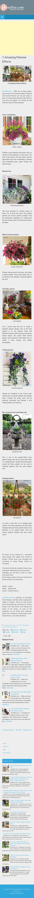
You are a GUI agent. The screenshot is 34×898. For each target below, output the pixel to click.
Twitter (24, 630)
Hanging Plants (8, 625)
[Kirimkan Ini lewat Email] (4, 636)
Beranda (18, 730)
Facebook (15, 630)
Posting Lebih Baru (8, 730)
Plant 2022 (19, 625)
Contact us (6, 746)
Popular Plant (6, 627)
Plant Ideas (26, 625)
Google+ (7, 632)
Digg (23, 632)
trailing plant (13, 627)
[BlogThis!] (6, 636)
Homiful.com (17, 891)
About (4, 749)
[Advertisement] (17, 38)
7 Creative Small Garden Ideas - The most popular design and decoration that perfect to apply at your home (21, 779)
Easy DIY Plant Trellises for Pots (21, 644)
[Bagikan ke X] (8, 636)
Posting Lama (27, 730)
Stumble (16, 632)
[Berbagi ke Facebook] (9, 636)
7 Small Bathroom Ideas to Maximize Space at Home (17, 833)
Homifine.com (6, 91)
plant (14, 625)
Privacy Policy (6, 752)
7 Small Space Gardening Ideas (18, 812)
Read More (16, 654)
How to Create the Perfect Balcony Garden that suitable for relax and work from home (20, 843)
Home (4, 743)
